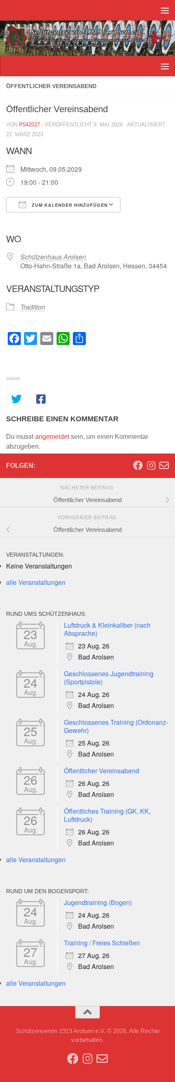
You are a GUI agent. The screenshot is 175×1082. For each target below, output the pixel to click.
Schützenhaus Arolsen (53, 256)
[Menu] (165, 10)
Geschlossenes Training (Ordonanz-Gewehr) (116, 726)
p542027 (29, 125)
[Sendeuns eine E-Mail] (164, 465)
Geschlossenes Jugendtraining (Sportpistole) (108, 677)
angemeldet (52, 436)
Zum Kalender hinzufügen (69, 205)
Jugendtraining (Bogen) (98, 902)
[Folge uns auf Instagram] (151, 465)
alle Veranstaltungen (36, 582)
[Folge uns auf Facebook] (138, 465)
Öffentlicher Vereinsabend (101, 770)
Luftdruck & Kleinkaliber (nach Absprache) (107, 629)
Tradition (32, 307)
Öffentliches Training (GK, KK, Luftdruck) (107, 815)
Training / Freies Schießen (102, 942)
